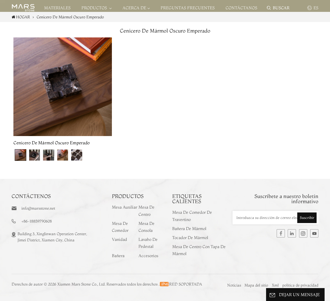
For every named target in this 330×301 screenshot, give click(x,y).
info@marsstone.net (38, 208)
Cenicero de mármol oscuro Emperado (51, 142)
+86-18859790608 (36, 221)
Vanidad (119, 239)
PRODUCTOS (94, 7)
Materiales (57, 7)
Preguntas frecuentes (188, 7)
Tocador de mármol (190, 237)
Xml (275, 285)
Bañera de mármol (189, 228)
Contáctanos (241, 7)
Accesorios (148, 255)
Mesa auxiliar (124, 207)
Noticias (234, 285)
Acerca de (134, 7)
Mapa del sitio (256, 285)
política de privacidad (300, 285)
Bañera (118, 255)
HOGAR (23, 17)
